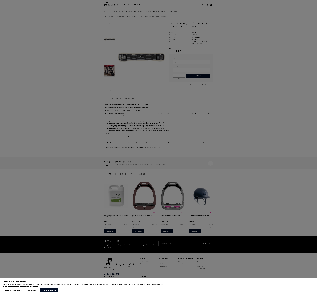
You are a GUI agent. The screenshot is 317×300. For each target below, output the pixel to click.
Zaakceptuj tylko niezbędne (13, 290)
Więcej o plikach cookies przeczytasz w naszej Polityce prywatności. (20, 286)
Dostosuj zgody (32, 290)
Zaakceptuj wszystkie (49, 290)
